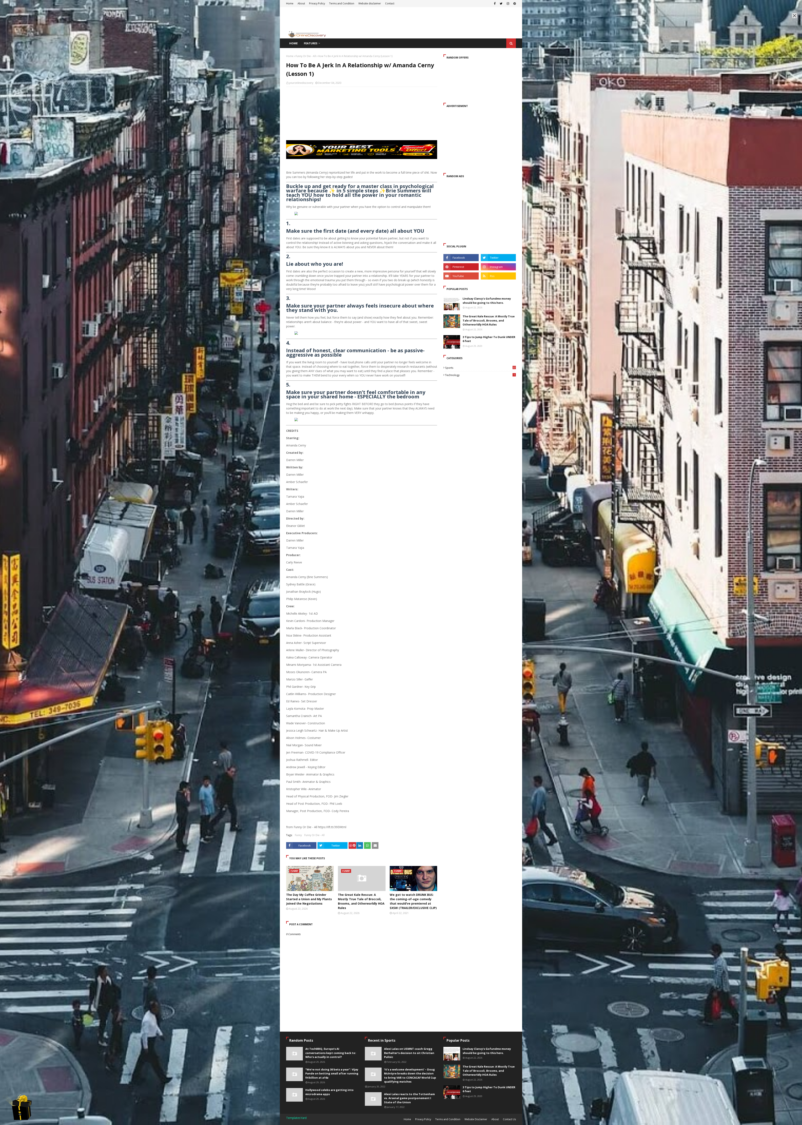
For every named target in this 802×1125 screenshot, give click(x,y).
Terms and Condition (447, 1119)
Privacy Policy (423, 1119)
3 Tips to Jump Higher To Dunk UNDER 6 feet (489, 339)
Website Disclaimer (475, 1119)
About (495, 1119)
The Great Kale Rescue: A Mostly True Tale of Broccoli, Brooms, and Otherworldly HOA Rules (361, 901)
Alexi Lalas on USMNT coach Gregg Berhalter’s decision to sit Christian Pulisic (409, 1053)
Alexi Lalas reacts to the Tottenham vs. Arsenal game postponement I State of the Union (409, 1098)
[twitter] (498, 257)
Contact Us (509, 1119)
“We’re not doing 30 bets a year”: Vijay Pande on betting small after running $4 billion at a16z (331, 1073)
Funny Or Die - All (306, 56)
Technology (480, 375)
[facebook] (460, 257)
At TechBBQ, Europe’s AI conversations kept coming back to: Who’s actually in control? (330, 1053)
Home (289, 56)
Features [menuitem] (310, 43)
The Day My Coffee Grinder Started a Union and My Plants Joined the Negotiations (309, 899)
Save (352, 845)
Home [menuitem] (293, 43)
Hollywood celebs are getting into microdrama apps (329, 1092)
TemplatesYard (296, 1118)
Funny (298, 835)
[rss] (498, 276)
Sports (480, 368)
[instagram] (498, 266)
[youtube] (460, 276)
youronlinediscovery (301, 83)
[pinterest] (460, 266)
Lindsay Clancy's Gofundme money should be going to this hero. (487, 301)
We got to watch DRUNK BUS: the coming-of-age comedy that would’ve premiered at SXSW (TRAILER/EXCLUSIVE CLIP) (413, 901)
